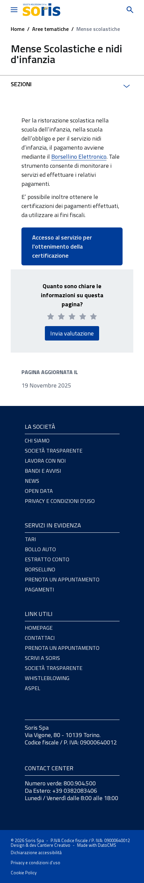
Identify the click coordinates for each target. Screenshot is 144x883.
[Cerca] (124, 9)
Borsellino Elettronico (78, 156)
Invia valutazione (72, 333)
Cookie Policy (24, 872)
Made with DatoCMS (96, 845)
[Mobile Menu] (14, 9)
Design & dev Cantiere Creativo (40, 845)
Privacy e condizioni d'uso (35, 862)
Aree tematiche (50, 28)
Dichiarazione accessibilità (36, 852)
